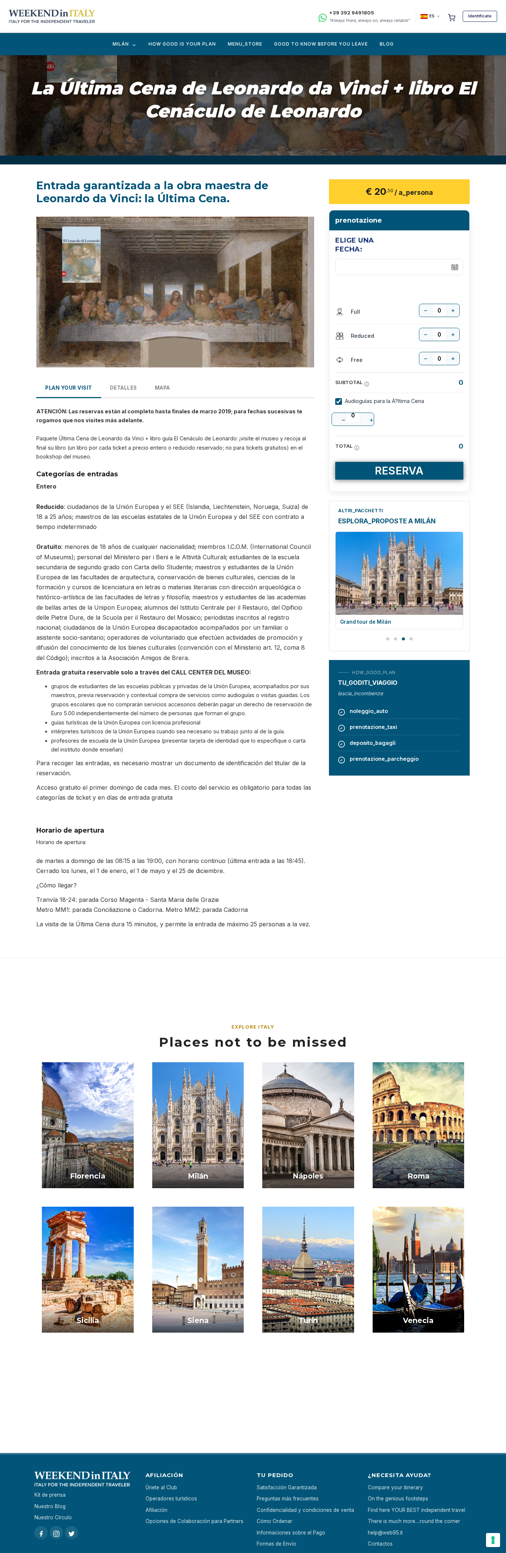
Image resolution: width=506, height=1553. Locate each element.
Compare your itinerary (395, 1487)
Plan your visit (68, 388)
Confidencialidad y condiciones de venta (305, 1510)
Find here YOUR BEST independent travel (416, 1510)
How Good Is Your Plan (182, 44)
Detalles (123, 388)
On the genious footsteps (398, 1499)
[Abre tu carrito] (451, 16)
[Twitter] (71, 1532)
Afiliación (156, 1510)
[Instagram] (56, 1532)
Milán (121, 44)
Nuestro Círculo (53, 1517)
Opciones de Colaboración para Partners (194, 1521)
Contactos (380, 1544)
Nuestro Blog (50, 1506)
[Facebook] (41, 1532)
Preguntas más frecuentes (288, 1499)
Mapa (162, 388)
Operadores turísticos (171, 1499)
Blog (387, 44)
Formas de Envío (276, 1544)
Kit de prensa (50, 1495)
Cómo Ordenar (274, 1521)
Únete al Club (161, 1487)
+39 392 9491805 (351, 13)
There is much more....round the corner (414, 1521)
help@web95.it (385, 1533)
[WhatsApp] (323, 16)
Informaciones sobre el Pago (291, 1533)
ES (432, 16)
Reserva (399, 470)
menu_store (245, 44)
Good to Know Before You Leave (321, 44)
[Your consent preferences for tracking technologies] (493, 1540)
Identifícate (480, 16)
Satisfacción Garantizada (287, 1487)
